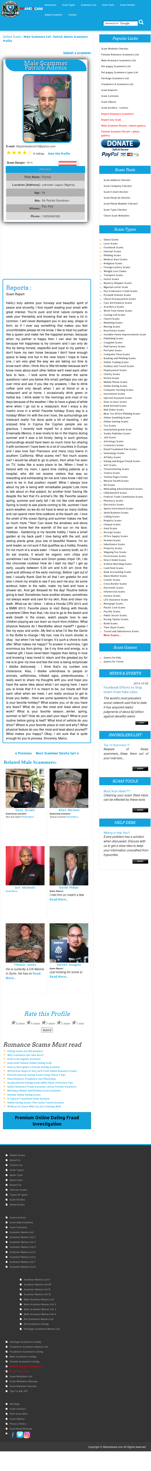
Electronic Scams (113, 587)
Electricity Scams (114, 504)
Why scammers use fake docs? (25, 1055)
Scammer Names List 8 (23, 1266)
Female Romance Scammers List (120, 54)
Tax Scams (110, 425)
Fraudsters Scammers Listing (26, 1351)
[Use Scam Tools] (140, 810)
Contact (72, 14)
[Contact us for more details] (140, 861)
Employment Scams (115, 370)
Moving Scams (112, 326)
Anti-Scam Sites (19, 1413)
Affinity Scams (112, 457)
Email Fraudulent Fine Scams (120, 449)
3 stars (50, 1023)
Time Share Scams (114, 627)
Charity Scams (112, 374)
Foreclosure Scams (115, 556)
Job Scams (110, 437)
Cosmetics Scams (114, 445)
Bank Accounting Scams (117, 571)
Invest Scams (111, 279)
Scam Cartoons (110, 95)
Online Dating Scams (115, 385)
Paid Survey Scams (114, 346)
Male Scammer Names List (39, 1299)
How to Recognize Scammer (24, 1058)
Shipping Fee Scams (115, 552)
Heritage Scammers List (115, 78)
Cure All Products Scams (118, 302)
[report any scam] (120, 148)
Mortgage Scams (113, 603)
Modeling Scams (113, 322)
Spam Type (16, 1175)
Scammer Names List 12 (37, 1294)
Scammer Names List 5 (23, 1252)
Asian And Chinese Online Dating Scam (29, 1062)
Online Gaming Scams (116, 421)
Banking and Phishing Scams (120, 358)
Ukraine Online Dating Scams (24, 1094)
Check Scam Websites (116, 215)
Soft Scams (110, 465)
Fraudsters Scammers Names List (29, 1346)
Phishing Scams (112, 255)
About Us (15, 1160)
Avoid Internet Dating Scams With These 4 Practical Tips (40, 1082)
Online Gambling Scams (117, 417)
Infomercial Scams (114, 591)
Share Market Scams (115, 575)
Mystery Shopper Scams (118, 283)
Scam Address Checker (117, 180)
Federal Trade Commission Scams (123, 496)
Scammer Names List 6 (23, 1256)
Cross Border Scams (115, 583)
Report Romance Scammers (117, 113)
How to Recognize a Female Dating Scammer (33, 1067)
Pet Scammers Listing (36, 1323)
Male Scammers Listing (23, 1356)
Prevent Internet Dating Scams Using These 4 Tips (36, 1074)
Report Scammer (54, 14)
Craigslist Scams (113, 342)
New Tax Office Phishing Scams (122, 413)
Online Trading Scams (116, 362)
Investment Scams (114, 393)
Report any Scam (111, 119)
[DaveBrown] (25, 788)
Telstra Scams (112, 472)
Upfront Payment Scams (118, 397)
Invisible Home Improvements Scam (125, 334)
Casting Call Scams (114, 314)
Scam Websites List (21, 1376)
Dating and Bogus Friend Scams (122, 461)
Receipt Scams (112, 532)
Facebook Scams (113, 247)
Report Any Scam (20, 1371)
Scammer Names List (22, 1232)
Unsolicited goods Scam (118, 429)
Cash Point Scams (113, 568)
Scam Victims (17, 1199)
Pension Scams (112, 540)
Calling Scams (112, 516)
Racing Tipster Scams (116, 619)
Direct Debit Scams (115, 560)
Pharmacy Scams (113, 500)
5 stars (20, 1023)
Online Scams (12, 36)
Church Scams (112, 318)
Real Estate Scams (114, 330)
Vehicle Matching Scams (118, 563)
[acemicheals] (25, 865)
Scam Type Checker (115, 209)
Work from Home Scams (118, 310)
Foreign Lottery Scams (117, 267)
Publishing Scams (113, 338)
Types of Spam (19, 1194)
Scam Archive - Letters (114, 107)
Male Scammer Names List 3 (40, 1309)
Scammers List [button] (88, 5)
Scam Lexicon (18, 1217)
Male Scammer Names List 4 (40, 1314)
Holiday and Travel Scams (119, 366)
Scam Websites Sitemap (24, 1381)
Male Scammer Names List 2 (40, 1304)
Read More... (28, 816)
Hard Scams (110, 528)
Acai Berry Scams (114, 306)
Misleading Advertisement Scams (123, 488)
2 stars (65, 1023)
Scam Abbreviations (21, 1222)
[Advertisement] (46, 251)
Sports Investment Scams (118, 508)
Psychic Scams (112, 611)
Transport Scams (113, 275)
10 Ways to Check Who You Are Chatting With (34, 1106)
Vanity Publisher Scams (117, 433)
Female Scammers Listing (24, 1361)
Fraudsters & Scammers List (117, 84)
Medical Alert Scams (115, 259)
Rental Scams (111, 378)
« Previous (23, 753)
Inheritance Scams (114, 544)
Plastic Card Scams (114, 607)
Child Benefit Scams (115, 492)
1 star (80, 1023)
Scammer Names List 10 (37, 1284)
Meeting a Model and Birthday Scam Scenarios (34, 1090)
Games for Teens (113, 661)
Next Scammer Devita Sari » (57, 753)
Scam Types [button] (68, 5)
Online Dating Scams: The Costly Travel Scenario (35, 1102)
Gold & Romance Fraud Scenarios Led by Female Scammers (41, 1086)
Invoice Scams (112, 595)
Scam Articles (18, 1408)
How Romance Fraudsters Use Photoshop (31, 1078)
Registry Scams (113, 520)
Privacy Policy (18, 1423)
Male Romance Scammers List (118, 60)
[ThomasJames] (25, 942)
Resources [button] (50, 5)
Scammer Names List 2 (23, 1237)
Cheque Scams (112, 524)
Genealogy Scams (114, 453)
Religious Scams (113, 263)
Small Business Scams (116, 512)
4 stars (35, 1023)
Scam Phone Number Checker (121, 203)
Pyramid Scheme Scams (117, 294)
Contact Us (16, 1165)
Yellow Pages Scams (116, 476)
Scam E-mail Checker (116, 191)
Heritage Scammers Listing (25, 1341)
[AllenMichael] (69, 788)
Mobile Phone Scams (115, 382)
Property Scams (113, 548)
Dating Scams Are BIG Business (25, 1051)
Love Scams (111, 243)
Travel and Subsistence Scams (121, 631)
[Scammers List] (140, 768)
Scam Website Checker (114, 48)
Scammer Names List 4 (23, 1246)
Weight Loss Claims (115, 271)
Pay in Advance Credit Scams (120, 291)
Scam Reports (109, 90)
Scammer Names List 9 (37, 1279)
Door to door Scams (115, 401)
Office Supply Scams (116, 536)
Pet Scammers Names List (38, 1319)
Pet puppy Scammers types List (119, 72)
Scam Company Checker (118, 185)
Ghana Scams (111, 239)
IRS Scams (109, 484)
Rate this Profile (59, 153)
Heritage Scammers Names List (42, 1328)
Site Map (14, 1403)
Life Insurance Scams (116, 599)
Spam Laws (16, 1179)
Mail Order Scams (114, 409)
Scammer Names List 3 (23, 1242)
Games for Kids (112, 657)
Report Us (15, 1184)
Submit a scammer (77, 53)
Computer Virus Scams (117, 354)
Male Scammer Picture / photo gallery (123, 125)
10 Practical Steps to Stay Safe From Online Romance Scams (42, 1070)
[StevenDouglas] (69, 942)
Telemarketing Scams (116, 469)
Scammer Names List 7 (23, 1261)
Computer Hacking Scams (118, 389)
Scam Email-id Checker (117, 197)
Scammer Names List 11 (37, 1289)
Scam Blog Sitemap (21, 1428)
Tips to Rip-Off (19, 1391)
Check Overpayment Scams (120, 298)
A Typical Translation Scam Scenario (28, 1098)
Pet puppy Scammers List (116, 66)
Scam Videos (108, 101)
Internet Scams (112, 251)
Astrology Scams (113, 441)
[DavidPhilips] (69, 865)
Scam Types (17, 1169)
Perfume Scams (113, 350)
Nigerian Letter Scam (116, 287)
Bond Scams (111, 623)
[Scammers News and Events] (141, 722)
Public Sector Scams (115, 615)
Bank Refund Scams (115, 405)
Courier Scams (112, 579)
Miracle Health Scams (116, 480)
